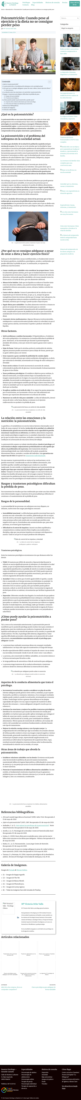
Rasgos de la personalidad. (12, 96)
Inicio (2, 9)
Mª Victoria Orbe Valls (9, 28)
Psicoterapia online (27, 1079)
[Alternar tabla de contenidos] (48, 82)
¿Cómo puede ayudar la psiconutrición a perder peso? (18, 100)
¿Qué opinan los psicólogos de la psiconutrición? (32, 825)
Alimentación (9, 9)
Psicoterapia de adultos (28, 1072)
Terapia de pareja (27, 1081)
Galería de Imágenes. (9, 107)
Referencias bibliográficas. (11, 105)
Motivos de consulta (52, 2)
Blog (32, 5)
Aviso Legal (26, 1098)
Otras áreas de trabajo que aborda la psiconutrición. (19, 103)
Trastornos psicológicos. (12, 98)
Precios (64, 2)
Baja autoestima (47, 1077)
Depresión (45, 1072)
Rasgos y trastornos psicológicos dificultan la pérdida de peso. (21, 94)
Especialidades (38, 2)
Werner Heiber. (22, 870)
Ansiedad (45, 1075)
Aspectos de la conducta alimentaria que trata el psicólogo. (21, 102)
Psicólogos (26, 2)
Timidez (44, 1084)
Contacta (25, 5)
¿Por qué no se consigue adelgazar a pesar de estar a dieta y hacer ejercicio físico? (26, 88)
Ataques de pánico (47, 1079)
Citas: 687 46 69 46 (74, 4)
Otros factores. (9, 90)
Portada (11, 870)
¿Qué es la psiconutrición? (10, 84)
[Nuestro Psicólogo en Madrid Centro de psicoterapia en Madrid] (10, 4)
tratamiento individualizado (35, 456)
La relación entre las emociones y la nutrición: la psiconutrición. (22, 92)
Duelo (43, 1081)
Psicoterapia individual (28, 1084)
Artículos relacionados (9, 109)
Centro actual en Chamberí (70, 1072)
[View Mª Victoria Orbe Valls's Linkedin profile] (18, 917)
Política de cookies (34, 1098)
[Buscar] (78, 18)
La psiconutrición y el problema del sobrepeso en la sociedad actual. (23, 86)
